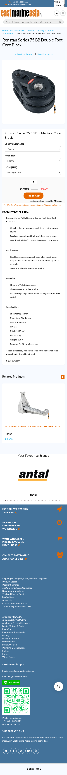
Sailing (41, 30)
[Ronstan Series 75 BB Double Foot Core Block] (33, 91)
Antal (33, 495)
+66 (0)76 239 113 (11, 724)
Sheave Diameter (14, 143)
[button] (58, 686)
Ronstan (9, 33)
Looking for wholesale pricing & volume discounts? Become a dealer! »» (32, 205)
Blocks (51, 30)
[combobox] (33, 21)
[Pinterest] (21, 751)
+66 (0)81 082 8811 (19, 2)
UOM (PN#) (11, 167)
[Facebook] (13, 751)
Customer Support (14, 664)
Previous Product (25, 54)
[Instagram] (28, 751)
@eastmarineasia (19, 676)
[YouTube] (36, 751)
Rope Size (10, 155)
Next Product (44, 54)
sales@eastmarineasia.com (19, 4)
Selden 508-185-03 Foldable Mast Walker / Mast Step (32, 426)
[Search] (60, 21)
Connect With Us (13, 730)
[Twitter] (6, 751)
